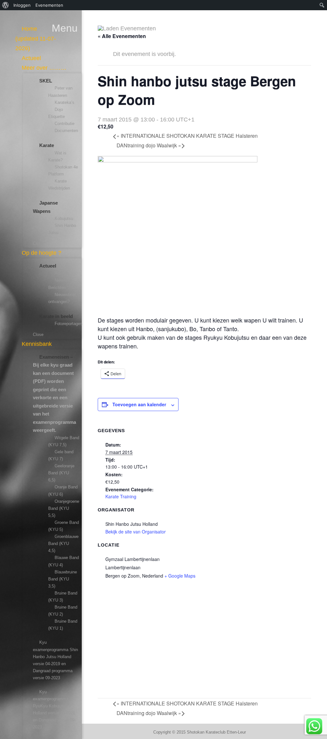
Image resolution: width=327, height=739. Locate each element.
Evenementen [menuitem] (49, 5)
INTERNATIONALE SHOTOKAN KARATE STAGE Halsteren (187, 135)
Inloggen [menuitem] (22, 5)
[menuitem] (5, 5)
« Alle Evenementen (122, 36)
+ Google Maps (179, 575)
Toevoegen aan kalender (139, 404)
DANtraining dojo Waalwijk (149, 145)
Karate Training (120, 496)
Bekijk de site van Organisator (135, 531)
